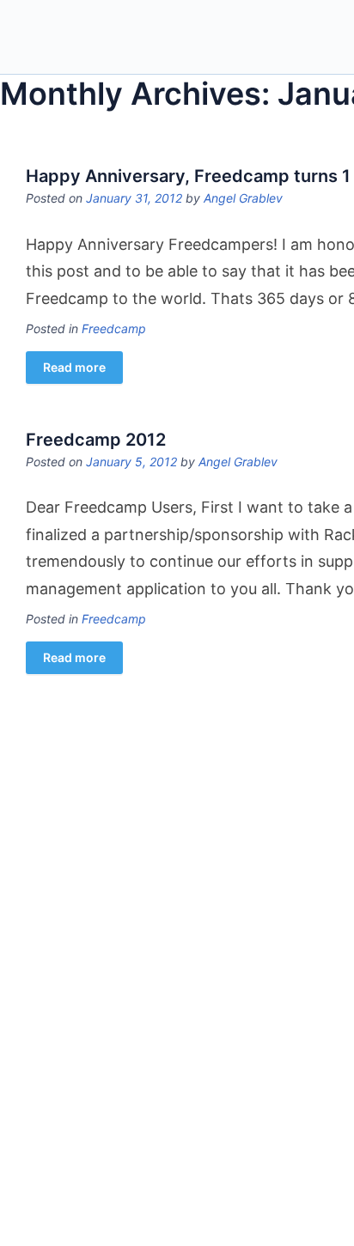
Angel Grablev (243, 198)
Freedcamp (114, 328)
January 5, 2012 (131, 461)
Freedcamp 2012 (96, 439)
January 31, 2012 (134, 198)
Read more (74, 367)
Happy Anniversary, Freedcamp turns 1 (188, 176)
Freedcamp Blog (96, 38)
